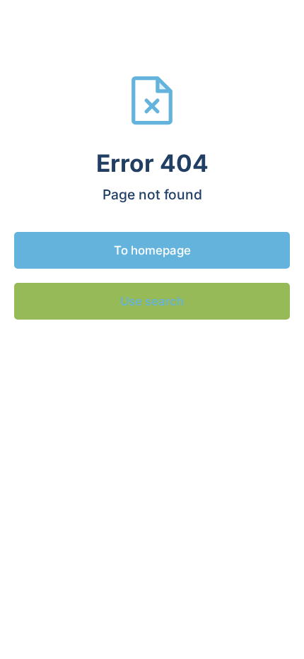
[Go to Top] (276, 631)
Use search (152, 301)
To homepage (152, 250)
